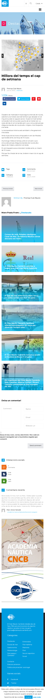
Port (24, 650)
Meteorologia (12, 650)
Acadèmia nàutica (13, 512)
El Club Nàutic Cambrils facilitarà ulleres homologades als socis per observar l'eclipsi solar (20, 325)
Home (30, 22)
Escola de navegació (31, 512)
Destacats (17, 24)
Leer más (37, 697)
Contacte (10, 661)
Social (24, 656)
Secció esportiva (28, 653)
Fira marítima (27, 645)
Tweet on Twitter (25, 99)
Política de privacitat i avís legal (18, 667)
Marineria (25, 647)
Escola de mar (12, 645)
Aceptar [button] (28, 697)
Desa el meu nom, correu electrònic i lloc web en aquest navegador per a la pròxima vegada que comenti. (19, 437)
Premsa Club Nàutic (14, 89)
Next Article (38, 188)
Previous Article (8, 188)
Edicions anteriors (13, 664)
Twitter (13, 683)
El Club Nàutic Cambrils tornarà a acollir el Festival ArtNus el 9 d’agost (22, 356)
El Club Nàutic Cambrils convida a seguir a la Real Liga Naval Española (21, 267)
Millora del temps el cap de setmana (21, 77)
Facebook (14, 679)
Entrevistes (26, 642)
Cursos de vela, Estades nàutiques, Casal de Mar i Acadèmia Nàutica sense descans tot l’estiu (22, 236)
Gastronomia (12, 647)
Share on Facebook (10, 99)
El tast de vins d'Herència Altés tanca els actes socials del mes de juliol (21, 297)
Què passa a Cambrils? (11, 654)
